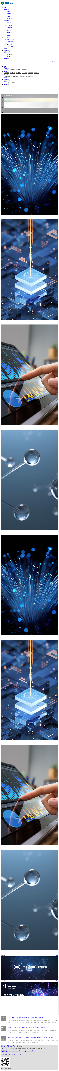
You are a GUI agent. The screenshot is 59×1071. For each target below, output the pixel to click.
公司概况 (9, 11)
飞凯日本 (9, 27)
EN (55, 61)
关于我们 (6, 9)
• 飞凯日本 (18, 73)
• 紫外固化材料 (8, 76)
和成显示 (9, 32)
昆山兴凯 (9, 30)
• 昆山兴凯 (24, 73)
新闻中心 (6, 48)
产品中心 (6, 37)
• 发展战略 (12, 69)
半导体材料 (10, 42)
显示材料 (9, 44)
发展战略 (9, 13)
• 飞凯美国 (12, 73)
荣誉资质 (9, 18)
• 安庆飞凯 (6, 73)
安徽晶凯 (9, 35)
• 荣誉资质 (24, 69)
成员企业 (6, 20)
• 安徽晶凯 (36, 73)
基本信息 (9, 54)
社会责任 (9, 16)
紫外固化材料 (10, 39)
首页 (5, 7)
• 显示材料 (22, 76)
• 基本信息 (6, 82)
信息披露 (9, 56)
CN (53, 61)
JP (56, 61)
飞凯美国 (9, 25)
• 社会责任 (18, 69)
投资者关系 (7, 52)
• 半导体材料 (15, 76)
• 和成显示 (30, 73)
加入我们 (6, 50)
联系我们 (6, 58)
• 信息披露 (12, 82)
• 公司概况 (6, 69)
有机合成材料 (10, 46)
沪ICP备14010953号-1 (28, 1051)
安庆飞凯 (9, 23)
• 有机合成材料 (29, 76)
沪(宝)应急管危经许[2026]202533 (11, 1054)
